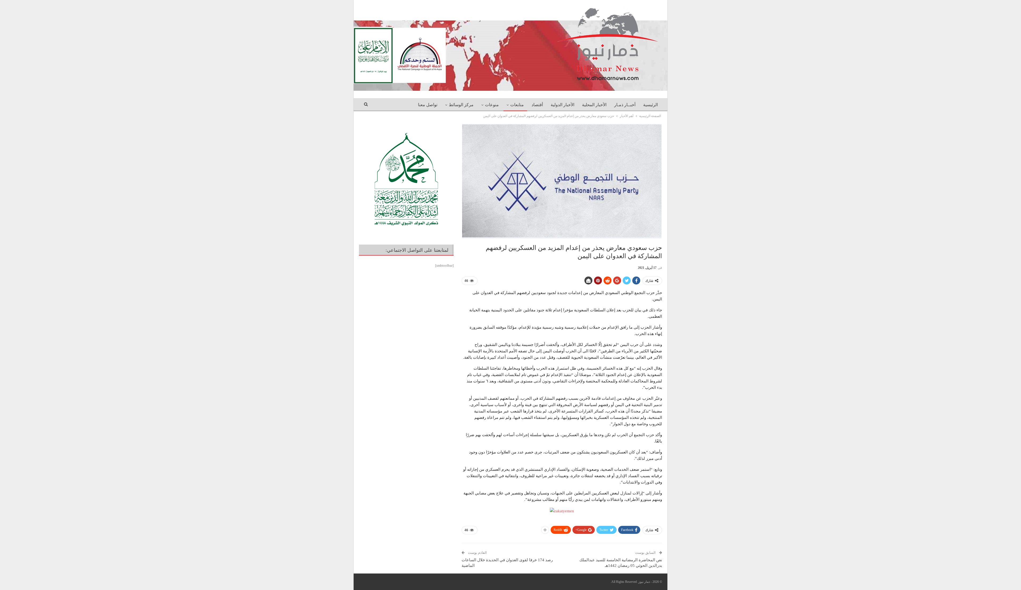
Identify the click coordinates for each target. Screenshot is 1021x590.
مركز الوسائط (461, 104)
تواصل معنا (427, 104)
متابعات (517, 104)
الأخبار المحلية (594, 104)
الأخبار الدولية (562, 104)
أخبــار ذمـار (624, 104)
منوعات (492, 104)
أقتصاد (537, 104)
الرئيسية (650, 104)
